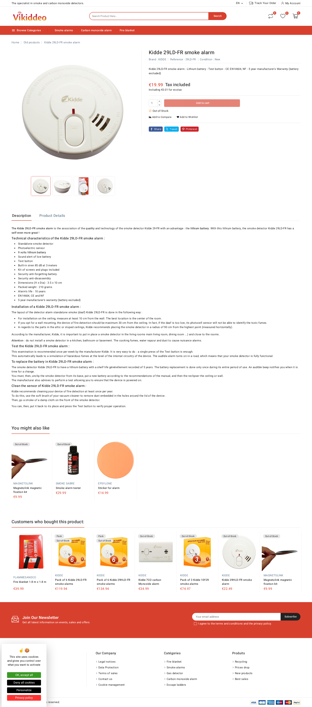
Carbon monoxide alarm (96, 30)
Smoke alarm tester (68, 488)
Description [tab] (21, 215)
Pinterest (191, 129)
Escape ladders (176, 685)
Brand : (153, 59)
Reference (176, 59)
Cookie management (111, 685)
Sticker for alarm (109, 488)
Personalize (24, 690)
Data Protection (108, 667)
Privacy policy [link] (24, 698)
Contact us (105, 679)
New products (244, 673)
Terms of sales (108, 673)
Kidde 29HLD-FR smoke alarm (237, 582)
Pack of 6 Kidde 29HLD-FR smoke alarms (113, 582)
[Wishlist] (282, 16)
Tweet (173, 129)
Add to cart (202, 103)
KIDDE (162, 59)
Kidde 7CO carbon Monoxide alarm (149, 582)
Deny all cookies (24, 682)
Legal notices (107, 662)
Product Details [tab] (52, 215)
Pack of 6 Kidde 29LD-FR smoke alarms (70, 582)
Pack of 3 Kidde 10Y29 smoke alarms (194, 582)
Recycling (241, 662)
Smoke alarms (64, 30)
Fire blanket (127, 30)
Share (157, 129)
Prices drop (242, 667)
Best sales (241, 679)
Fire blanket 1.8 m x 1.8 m (29, 582)
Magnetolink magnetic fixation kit (27, 490)
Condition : (207, 59)
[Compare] (270, 16)
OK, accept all (24, 675)
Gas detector (175, 673)
